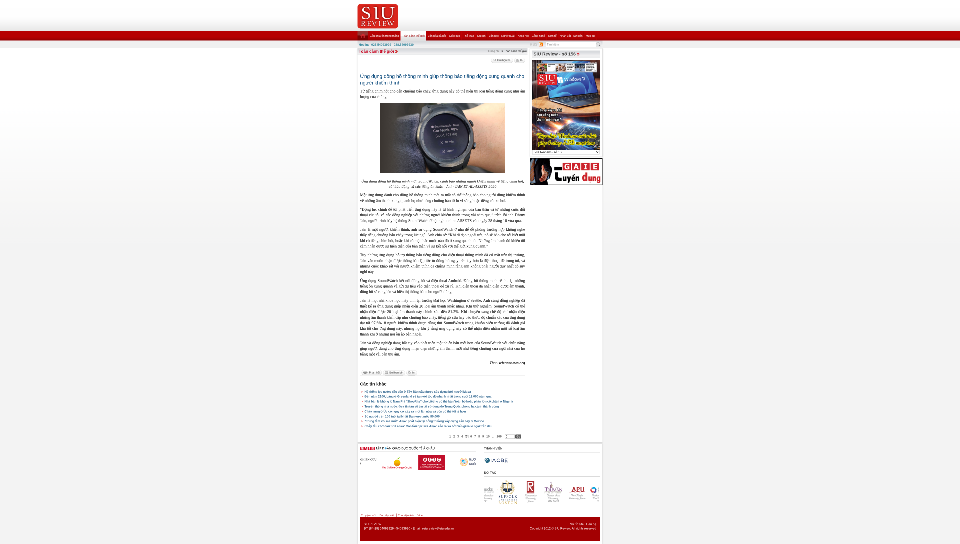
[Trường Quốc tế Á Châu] (455, 462)
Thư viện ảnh (406, 515)
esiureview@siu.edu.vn (438, 528)
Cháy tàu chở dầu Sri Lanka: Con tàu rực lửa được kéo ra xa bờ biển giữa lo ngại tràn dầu (428, 426)
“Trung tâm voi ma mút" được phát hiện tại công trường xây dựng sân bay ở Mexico (424, 421)
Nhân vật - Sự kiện (571, 35)
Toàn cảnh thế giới (413, 35)
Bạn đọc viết (387, 515)
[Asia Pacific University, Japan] (539, 492)
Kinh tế (552, 35)
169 (499, 436)
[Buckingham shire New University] (563, 492)
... (493, 436)
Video (421, 515)
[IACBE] (496, 460)
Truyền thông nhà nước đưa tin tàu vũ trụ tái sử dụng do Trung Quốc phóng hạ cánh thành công (431, 406)
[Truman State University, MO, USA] (517, 492)
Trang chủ (494, 51)
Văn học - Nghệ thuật (501, 35)
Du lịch (481, 35)
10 (488, 436)
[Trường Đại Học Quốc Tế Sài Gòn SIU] (416, 461)
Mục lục (590, 35)
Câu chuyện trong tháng (384, 35)
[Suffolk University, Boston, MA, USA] (585, 492)
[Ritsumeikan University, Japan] (493, 492)
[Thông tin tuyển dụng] (566, 171)
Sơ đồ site (577, 524)
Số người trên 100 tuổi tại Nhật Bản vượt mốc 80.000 (402, 416)
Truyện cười (368, 515)
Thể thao (468, 35)
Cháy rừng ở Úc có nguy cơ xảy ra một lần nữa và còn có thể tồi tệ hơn (415, 411)
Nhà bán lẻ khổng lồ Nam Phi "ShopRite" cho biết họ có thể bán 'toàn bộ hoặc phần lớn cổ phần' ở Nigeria (438, 401)
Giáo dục (454, 35)
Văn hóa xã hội (437, 35)
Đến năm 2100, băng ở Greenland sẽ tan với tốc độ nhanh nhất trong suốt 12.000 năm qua (428, 396)
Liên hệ (591, 524)
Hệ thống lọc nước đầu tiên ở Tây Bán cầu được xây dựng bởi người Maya (417, 392)
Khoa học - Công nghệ (531, 35)
